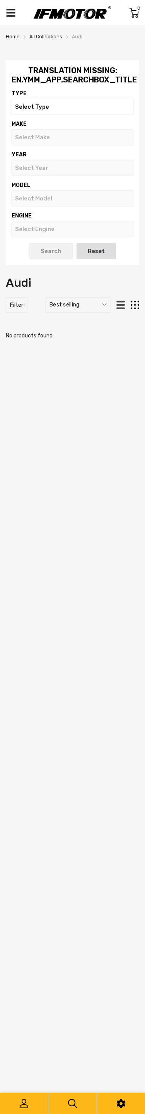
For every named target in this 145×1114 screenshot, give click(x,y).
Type (19, 93)
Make (19, 124)
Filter (16, 305)
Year (19, 154)
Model (21, 185)
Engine (22, 215)
